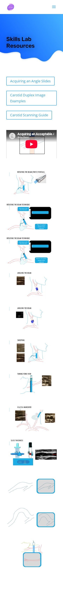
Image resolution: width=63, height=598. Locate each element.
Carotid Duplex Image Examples (27, 98)
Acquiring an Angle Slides (30, 81)
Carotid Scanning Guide (29, 115)
